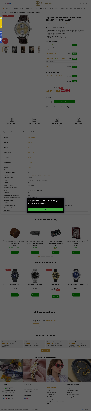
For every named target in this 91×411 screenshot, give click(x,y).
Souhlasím (45, 210)
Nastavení (45, 206)
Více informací (42, 203)
